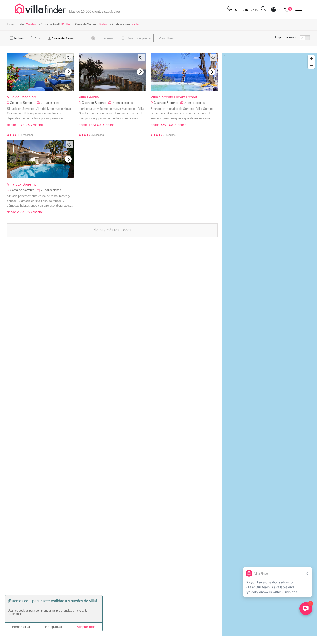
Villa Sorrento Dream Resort (174, 97)
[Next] (68, 71)
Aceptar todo (86, 627)
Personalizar (21, 627)
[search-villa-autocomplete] (263, 9)
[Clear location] (93, 38)
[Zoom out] (311, 65)
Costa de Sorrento (22, 102)
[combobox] (73, 38)
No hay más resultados (112, 230)
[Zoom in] (311, 58)
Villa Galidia (89, 97)
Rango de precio (138, 38)
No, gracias (53, 627)
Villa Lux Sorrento (21, 184)
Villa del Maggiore (22, 97)
